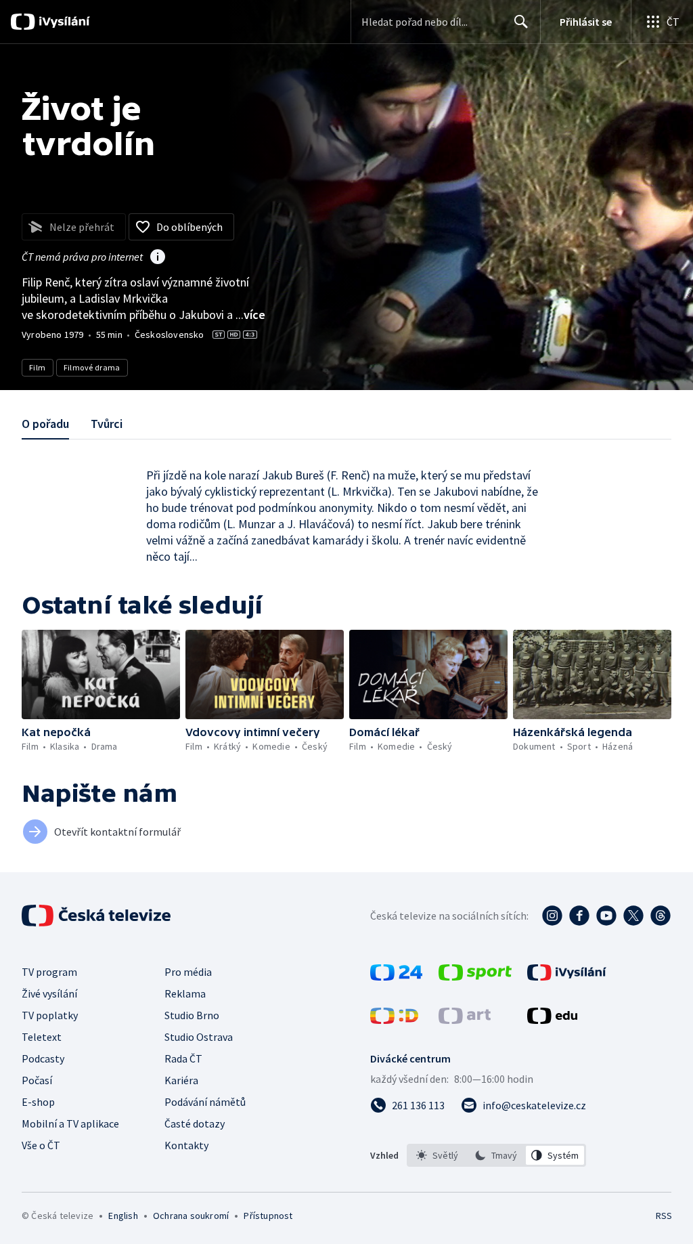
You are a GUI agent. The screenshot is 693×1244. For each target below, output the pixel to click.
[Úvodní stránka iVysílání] (62, 22)
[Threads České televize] (660, 915)
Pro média (188, 972)
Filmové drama (92, 367)
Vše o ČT (41, 1145)
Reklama (185, 993)
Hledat (521, 22)
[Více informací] (158, 258)
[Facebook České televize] (579, 915)
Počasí (37, 1080)
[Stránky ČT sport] (475, 976)
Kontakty (186, 1145)
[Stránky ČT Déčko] (394, 1020)
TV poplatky (50, 1015)
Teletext (42, 1037)
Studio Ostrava (198, 1037)
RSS (663, 1215)
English (122, 1215)
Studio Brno (191, 1015)
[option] (437, 1155)
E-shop (38, 1102)
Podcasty (43, 1058)
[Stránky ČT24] (396, 976)
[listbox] (496, 1155)
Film (37, 367)
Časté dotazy (194, 1123)
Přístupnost (268, 1215)
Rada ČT (183, 1058)
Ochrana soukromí (191, 1215)
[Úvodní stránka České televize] (97, 915)
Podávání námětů (205, 1102)
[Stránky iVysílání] (566, 976)
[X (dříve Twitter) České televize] (633, 915)
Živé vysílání (49, 993)
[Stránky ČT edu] (552, 1020)
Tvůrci (106, 423)
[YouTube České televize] (606, 915)
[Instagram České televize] (552, 915)
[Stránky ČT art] (465, 1020)
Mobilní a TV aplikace (70, 1123)
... (250, 314)
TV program (49, 972)
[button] (101, 674)
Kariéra (181, 1080)
